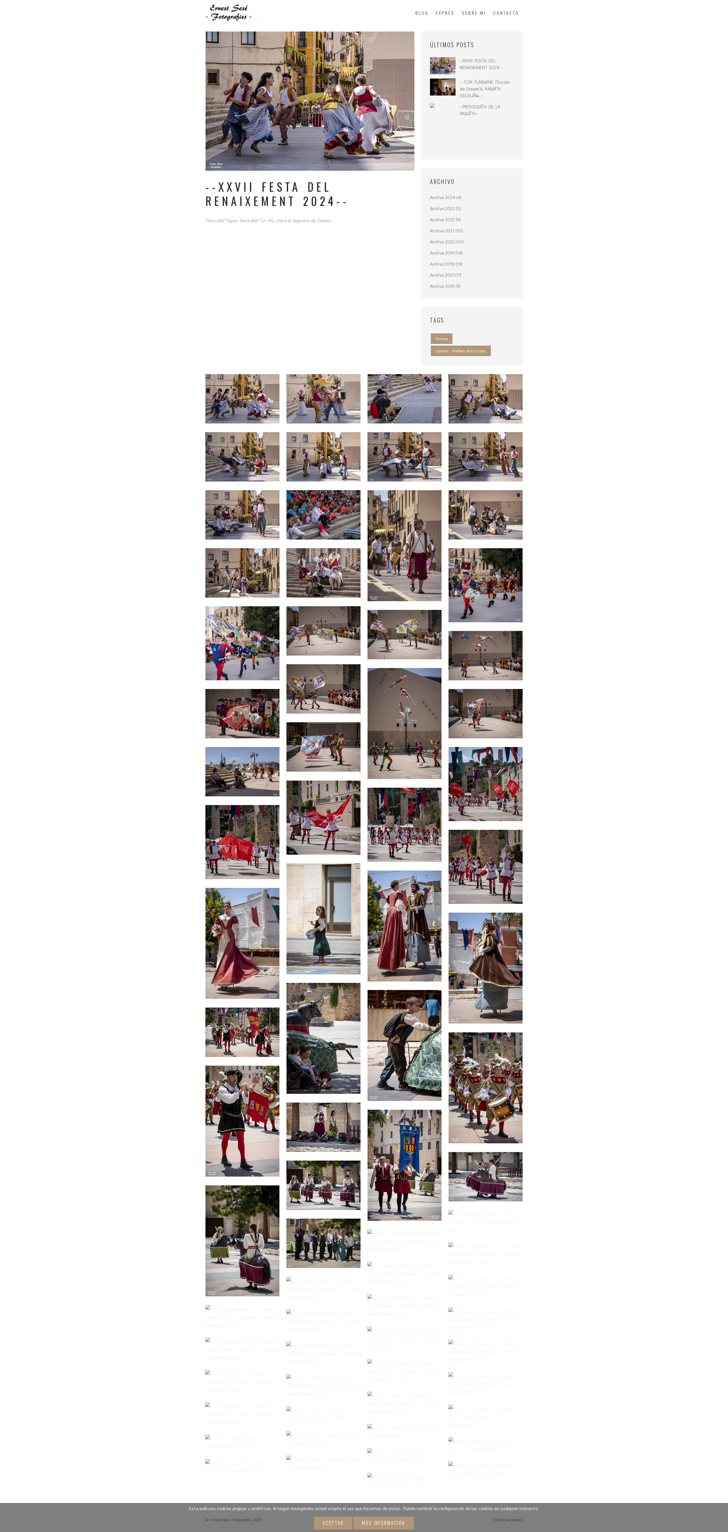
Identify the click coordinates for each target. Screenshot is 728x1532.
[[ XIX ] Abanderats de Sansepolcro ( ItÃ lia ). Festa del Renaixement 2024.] (485, 655)
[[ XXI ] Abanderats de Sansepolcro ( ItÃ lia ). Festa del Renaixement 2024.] (404, 723)
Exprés (445, 13)
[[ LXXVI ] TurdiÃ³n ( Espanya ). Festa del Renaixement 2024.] (242, 1467)
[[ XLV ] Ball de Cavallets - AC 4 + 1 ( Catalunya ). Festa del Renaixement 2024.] (242, 1240)
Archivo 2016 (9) (445, 286)
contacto (506, 13)
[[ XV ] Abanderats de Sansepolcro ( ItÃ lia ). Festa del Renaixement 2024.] (485, 585)
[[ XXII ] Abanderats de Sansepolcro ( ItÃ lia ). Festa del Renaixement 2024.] (242, 713)
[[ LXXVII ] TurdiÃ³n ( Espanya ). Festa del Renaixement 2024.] (485, 1469)
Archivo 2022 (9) (445, 219)
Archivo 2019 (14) (446, 253)
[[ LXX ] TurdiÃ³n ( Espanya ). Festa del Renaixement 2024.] (323, 1439)
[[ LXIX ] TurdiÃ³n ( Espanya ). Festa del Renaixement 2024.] (404, 1432)
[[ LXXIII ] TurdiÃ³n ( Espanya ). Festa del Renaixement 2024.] (485, 1445)
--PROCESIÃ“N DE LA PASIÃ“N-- (480, 110)
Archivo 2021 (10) (446, 231)
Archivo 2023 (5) (445, 208)
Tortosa (441, 338)
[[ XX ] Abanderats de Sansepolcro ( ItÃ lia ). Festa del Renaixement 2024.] (323, 689)
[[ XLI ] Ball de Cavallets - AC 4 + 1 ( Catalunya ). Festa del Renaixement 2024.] (323, 1127)
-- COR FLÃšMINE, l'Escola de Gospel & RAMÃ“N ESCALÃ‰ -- (485, 88)
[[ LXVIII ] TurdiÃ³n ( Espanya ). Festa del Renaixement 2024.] (323, 1414)
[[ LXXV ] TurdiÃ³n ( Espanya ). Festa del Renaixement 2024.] (323, 1463)
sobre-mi (474, 13)
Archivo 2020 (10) (447, 242)
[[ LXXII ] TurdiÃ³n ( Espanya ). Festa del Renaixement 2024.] (242, 1443)
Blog (422, 13)
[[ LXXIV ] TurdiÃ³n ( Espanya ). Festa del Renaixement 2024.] (404, 1456)
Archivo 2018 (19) (446, 264)
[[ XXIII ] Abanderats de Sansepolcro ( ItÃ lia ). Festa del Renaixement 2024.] (485, 713)
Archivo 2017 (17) (445, 275)
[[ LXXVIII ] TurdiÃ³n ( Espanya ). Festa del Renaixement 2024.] (404, 1481)
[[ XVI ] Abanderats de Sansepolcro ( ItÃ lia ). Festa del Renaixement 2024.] (242, 643)
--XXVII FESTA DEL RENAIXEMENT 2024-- (481, 63)
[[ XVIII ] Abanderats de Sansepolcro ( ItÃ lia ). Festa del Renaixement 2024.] (404, 634)
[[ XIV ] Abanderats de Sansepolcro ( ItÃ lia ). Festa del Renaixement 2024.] (323, 747)
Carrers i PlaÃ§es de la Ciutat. (460, 351)
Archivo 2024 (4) (446, 197)
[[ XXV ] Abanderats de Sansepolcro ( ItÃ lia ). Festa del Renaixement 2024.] (242, 771)
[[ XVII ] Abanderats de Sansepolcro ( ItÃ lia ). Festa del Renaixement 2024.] (323, 631)
